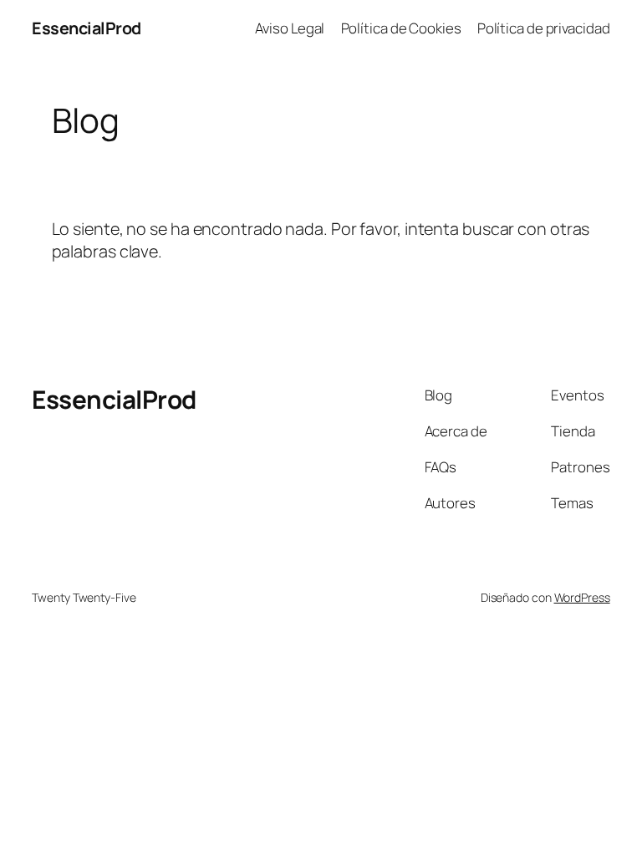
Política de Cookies (401, 28)
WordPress (582, 597)
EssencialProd (86, 28)
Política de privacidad (543, 28)
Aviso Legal (289, 28)
